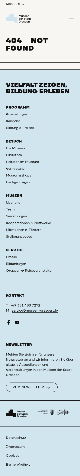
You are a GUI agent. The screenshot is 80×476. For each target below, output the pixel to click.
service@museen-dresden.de (35, 310)
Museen (14, 196)
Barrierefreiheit (18, 464)
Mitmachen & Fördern (23, 230)
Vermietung (15, 168)
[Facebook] (8, 323)
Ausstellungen (17, 114)
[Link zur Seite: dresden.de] (53, 413)
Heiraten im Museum (22, 162)
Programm (18, 107)
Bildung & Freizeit (20, 128)
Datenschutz (16, 437)
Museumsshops (18, 175)
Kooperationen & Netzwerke (28, 223)
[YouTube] (17, 323)
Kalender (13, 121)
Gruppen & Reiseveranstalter (29, 270)
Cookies (12, 455)
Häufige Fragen (18, 182)
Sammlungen (16, 216)
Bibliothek (14, 155)
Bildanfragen (16, 264)
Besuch (14, 141)
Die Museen (15, 148)
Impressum (15, 446)
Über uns (13, 202)
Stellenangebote (19, 236)
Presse (11, 257)
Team (10, 209)
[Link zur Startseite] (19, 18)
